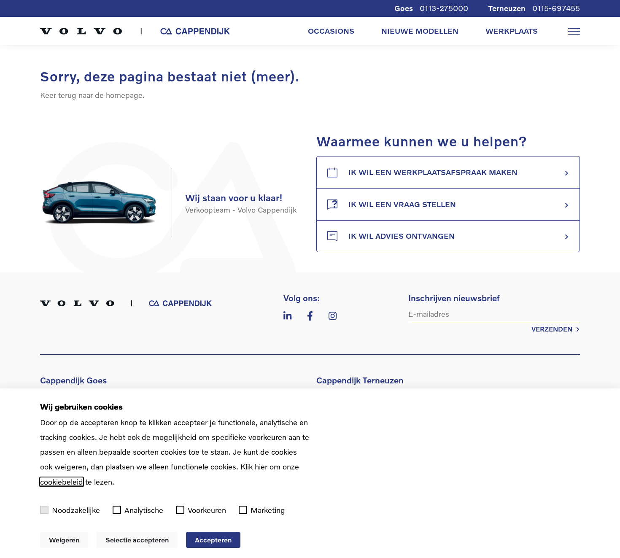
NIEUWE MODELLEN (419, 31)
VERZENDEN (551, 329)
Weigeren (64, 540)
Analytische (143, 510)
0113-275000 (444, 8)
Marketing (268, 510)
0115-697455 (556, 8)
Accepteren (213, 540)
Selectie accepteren (137, 540)
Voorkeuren (207, 510)
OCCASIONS (331, 31)
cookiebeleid (61, 481)
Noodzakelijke (76, 510)
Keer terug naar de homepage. (92, 95)
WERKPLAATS (511, 31)
